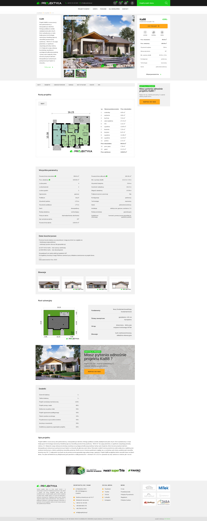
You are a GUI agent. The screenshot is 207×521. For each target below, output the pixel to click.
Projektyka (39, 13)
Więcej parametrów (152, 74)
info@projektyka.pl (86, 3)
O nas (122, 489)
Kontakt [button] (125, 9)
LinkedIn (107, 497)
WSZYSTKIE (46, 13)
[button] (131, 41)
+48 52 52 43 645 (72, 3)
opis (99, 84)
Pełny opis (47, 67)
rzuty (39, 84)
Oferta (95, 9)
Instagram (108, 500)
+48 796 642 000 (81, 508)
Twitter (107, 492)
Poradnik (103, 9)
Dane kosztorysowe (59, 84)
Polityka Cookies (126, 500)
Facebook (108, 489)
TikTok (107, 494)
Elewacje (71, 84)
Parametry (47, 84)
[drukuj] (162, 32)
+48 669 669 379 (81, 505)
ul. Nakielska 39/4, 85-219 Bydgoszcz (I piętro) (81, 491)
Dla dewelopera (114, 9)
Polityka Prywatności (127, 494)
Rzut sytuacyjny (81, 84)
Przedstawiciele (125, 492)
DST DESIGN (167, 518)
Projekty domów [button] (83, 9)
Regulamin (124, 497)
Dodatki (92, 84)
